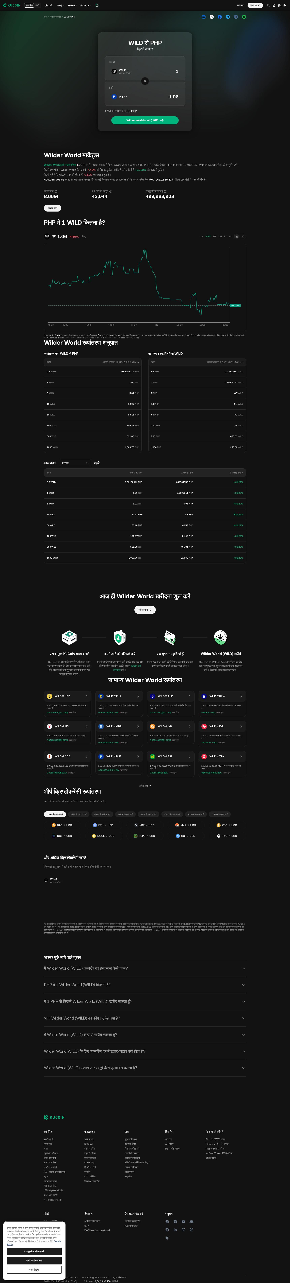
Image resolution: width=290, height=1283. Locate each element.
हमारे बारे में (48, 1139)
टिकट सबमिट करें (132, 1148)
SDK (86, 1226)
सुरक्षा (46, 1176)
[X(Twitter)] (167, 1221)
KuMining (89, 1162)
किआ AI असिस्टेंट (92, 1181)
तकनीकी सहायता (132, 1153)
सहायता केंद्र (130, 1144)
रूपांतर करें (88, 1139)
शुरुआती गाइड (131, 1139)
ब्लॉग (46, 1148)
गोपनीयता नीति (50, 1185)
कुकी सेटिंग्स (34, 1270)
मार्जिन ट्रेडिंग (90, 1158)
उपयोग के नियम (50, 1181)
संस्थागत (168, 1139)
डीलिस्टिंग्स (129, 1172)
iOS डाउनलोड (131, 1226)
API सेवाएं (169, 1144)
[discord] (191, 1221)
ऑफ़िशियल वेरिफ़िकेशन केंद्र (137, 1162)
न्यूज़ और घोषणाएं (51, 1153)
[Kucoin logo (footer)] (56, 1117)
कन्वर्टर (87, 1172)
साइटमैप (128, 1176)
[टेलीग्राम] (175, 1221)
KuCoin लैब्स (50, 1162)
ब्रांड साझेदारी (50, 1158)
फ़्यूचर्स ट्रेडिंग (90, 1153)
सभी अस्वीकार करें (34, 1260)
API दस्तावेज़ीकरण (92, 1221)
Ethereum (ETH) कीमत (217, 1144)
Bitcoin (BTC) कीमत (215, 1139)
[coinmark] (191, 1229)
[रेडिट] (167, 1229)
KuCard (88, 1144)
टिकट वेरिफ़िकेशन (132, 1158)
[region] (34, 1250)
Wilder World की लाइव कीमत (60, 165)
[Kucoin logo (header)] (11, 5)
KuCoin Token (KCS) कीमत (219, 1153)
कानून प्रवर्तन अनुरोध (53, 1199)
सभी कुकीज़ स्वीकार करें (34, 1251)
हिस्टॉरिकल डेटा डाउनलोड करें (97, 1230)
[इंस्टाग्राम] (183, 1229)
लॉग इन (240, 5)
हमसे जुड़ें (48, 1144)
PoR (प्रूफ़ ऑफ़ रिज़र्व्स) (55, 1172)
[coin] (167, 1238)
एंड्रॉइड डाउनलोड (132, 1221)
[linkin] (175, 1229)
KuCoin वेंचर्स (50, 1167)
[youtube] (183, 1221)
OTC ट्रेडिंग (89, 1176)
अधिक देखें (143, 785)
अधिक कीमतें (211, 1158)
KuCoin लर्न (90, 1167)
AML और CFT (51, 1195)
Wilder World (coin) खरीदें (142, 120)
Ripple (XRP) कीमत (215, 1148)
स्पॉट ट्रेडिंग (89, 1148)
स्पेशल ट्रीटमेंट (131, 1167)
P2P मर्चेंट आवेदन (172, 1148)
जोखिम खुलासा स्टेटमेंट (53, 1190)
